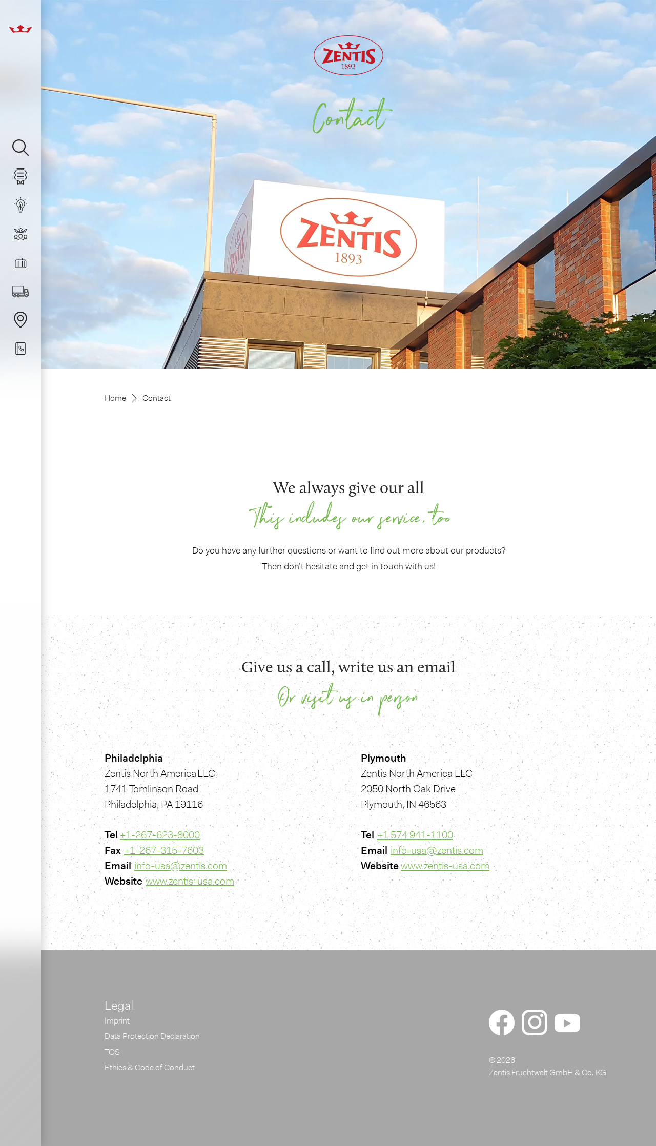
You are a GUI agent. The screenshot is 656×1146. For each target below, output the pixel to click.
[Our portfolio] (24, 176)
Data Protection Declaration (152, 1036)
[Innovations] (24, 205)
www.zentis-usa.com (190, 881)
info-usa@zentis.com (180, 865)
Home (115, 398)
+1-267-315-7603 (164, 850)
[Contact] (24, 348)
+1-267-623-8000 (160, 835)
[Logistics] (24, 291)
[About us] (24, 234)
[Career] (24, 262)
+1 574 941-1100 (415, 835)
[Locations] (24, 320)
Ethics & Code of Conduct (150, 1067)
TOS (112, 1052)
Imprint (117, 1020)
